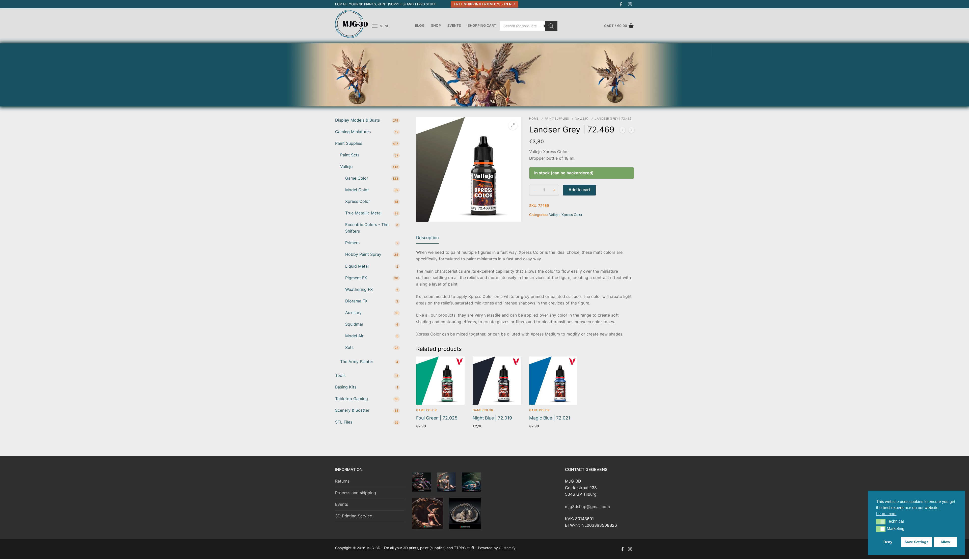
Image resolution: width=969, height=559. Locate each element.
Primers (352, 242)
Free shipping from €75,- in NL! (484, 4)
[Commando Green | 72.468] (623, 131)
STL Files (343, 422)
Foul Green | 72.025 (436, 418)
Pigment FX (356, 277)
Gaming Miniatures (353, 131)
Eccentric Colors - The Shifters (366, 228)
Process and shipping (355, 492)
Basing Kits (345, 386)
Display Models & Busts (357, 120)
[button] (880, 521)
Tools (340, 375)
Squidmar (354, 324)
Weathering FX (359, 289)
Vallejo (582, 118)
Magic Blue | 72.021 (549, 418)
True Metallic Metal (363, 212)
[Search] (551, 26)
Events (341, 504)
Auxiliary (353, 312)
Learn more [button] (886, 514)
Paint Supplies (557, 118)
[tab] (427, 238)
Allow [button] (945, 542)
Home (534, 118)
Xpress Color (571, 214)
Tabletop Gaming (351, 398)
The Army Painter (356, 361)
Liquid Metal (357, 266)
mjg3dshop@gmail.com (587, 506)
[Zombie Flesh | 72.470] (631, 131)
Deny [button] (887, 542)
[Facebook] (621, 4)
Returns (342, 481)
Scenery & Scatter (352, 410)
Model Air (354, 335)
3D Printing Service (353, 515)
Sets (349, 347)
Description (427, 237)
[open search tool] (631, 75)
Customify (507, 548)
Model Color (357, 189)
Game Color (426, 410)
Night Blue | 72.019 (492, 418)
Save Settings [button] (916, 542)
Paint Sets (349, 154)
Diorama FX (356, 300)
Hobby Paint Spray (363, 254)
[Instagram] (630, 4)
